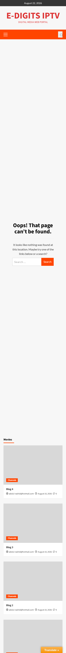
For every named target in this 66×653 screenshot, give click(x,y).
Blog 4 (9, 489)
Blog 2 (9, 605)
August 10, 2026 (45, 493)
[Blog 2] (33, 581)
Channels (12, 480)
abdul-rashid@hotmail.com (21, 493)
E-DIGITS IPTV (33, 16)
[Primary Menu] (7, 34)
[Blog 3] (33, 523)
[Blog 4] (33, 465)
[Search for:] (26, 262)
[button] (60, 34)
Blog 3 (9, 547)
